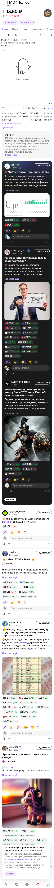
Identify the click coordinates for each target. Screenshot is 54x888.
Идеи (25, 29)
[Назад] (4, 4)
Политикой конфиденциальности (19, 859)
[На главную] (5, 884)
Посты (15, 29)
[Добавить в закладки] (5, 242)
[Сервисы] (16, 884)
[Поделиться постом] (11, 242)
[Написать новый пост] (27, 884)
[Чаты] (37, 884)
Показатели (37, 29)
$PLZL (6, 522)
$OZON (23, 642)
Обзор (5, 29)
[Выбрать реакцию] (29, 231)
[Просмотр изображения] (27, 205)
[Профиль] (48, 884)
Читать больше (11, 155)
